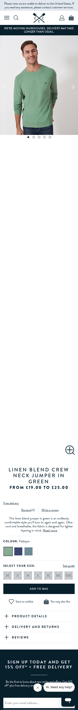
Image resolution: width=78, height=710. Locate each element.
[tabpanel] (39, 86)
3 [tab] (39, 137)
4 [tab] (44, 137)
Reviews (26, 510)
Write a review (50, 510)
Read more (50, 530)
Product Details (29, 616)
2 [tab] (34, 137)
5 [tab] (50, 137)
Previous (5, 86)
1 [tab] (28, 137)
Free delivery (11, 503)
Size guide (69, 565)
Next (73, 86)
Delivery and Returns (35, 627)
